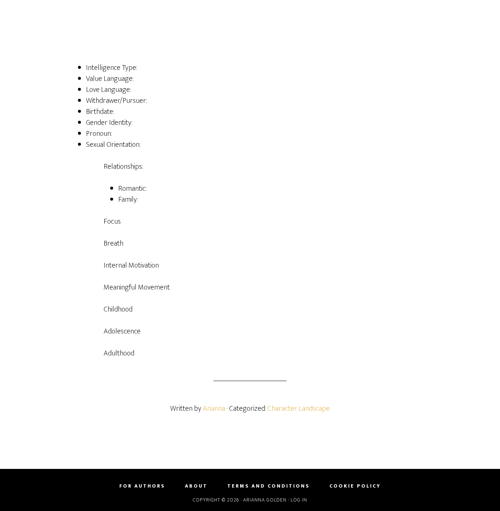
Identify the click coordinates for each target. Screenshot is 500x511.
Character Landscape (299, 408)
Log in (299, 500)
